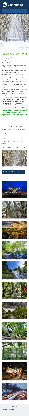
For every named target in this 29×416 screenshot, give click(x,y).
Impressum (5, 409)
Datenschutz (11, 409)
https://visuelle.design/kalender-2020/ (11, 121)
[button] (13, 172)
